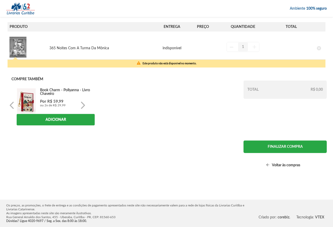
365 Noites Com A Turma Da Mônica (79, 48)
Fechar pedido (285, 146)
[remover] (319, 48)
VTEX (319, 217)
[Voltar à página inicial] (20, 8)
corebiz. (284, 217)
